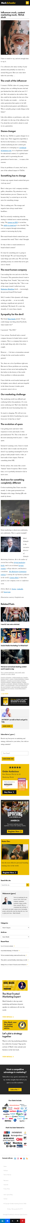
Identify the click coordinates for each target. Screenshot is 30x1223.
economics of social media (13, 680)
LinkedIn (20, 589)
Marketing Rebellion (7, 289)
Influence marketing (17, 682)
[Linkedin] (15, 1158)
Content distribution (19, 679)
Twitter (14, 589)
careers (11, 679)
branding (26, 677)
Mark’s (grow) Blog (8, 1194)
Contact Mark (14, 577)
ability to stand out (10, 225)
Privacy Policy (7, 1189)
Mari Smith (11, 319)
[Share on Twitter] (12, 1221)
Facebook (23, 680)
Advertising (9, 677)
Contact (5, 1199)
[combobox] (13, 884)
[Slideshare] (24, 1158)
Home (5, 1166)
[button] (27, 2)
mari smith (18, 672)
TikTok (3, 690)
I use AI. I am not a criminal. (7, 946)
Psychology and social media (12, 687)
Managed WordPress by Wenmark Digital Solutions (15, 1214)
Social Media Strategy (20, 688)
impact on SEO (13, 222)
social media (24, 687)
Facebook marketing (6, 682)
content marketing (9, 672)
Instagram (7, 592)
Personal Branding (10, 685)
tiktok (13, 674)
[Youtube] (21, 1158)
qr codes (8, 674)
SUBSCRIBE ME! (8, 759)
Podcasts (6, 1170)
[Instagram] (18, 1158)
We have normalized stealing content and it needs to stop (13, 955)
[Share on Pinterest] (22, 1221)
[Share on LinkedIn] (2, 1221)
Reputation (6, 1180)
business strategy (5, 679)
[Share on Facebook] (7, 1221)
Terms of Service (7, 1174)
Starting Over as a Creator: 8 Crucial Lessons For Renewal (14, 964)
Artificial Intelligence (17, 677)
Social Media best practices (7, 688)
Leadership (9, 684)
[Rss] (27, 1158)
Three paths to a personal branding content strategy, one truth (14, 960)
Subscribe (6, 1184)
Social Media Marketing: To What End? (10, 950)
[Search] (27, 884)
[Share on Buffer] (17, 1221)
